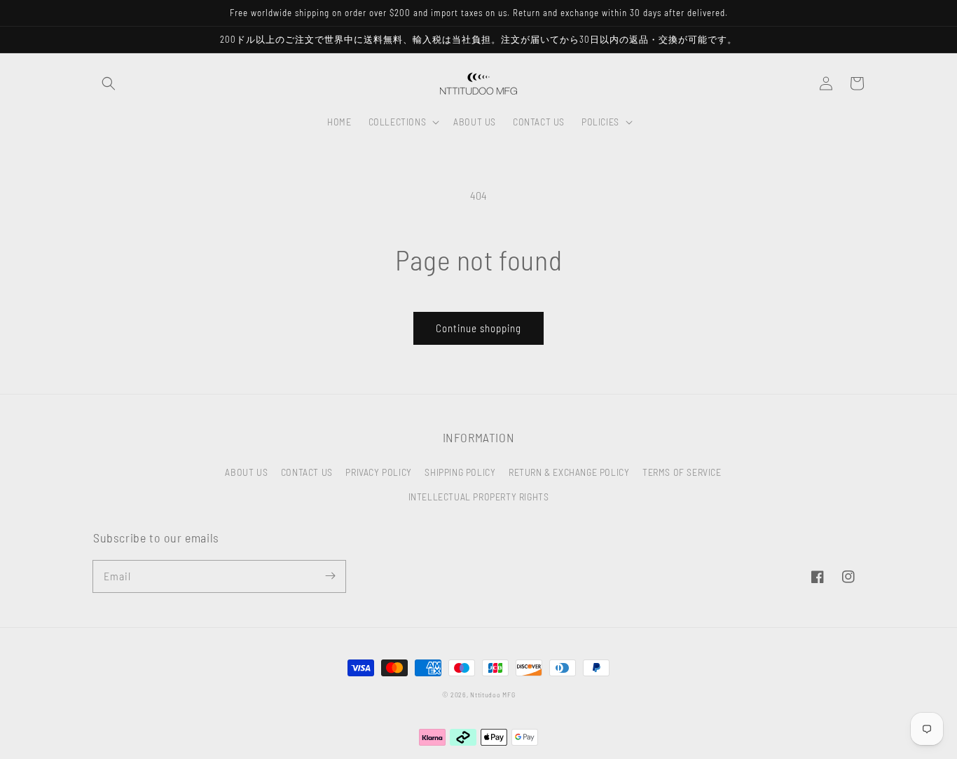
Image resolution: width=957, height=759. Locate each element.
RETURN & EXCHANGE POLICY (569, 472)
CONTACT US (307, 472)
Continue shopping (478, 328)
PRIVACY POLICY (378, 472)
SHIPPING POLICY (460, 472)
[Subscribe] (330, 576)
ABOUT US (246, 472)
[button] (108, 83)
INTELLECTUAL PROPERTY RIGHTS (478, 496)
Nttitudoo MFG (492, 694)
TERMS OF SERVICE (682, 472)
